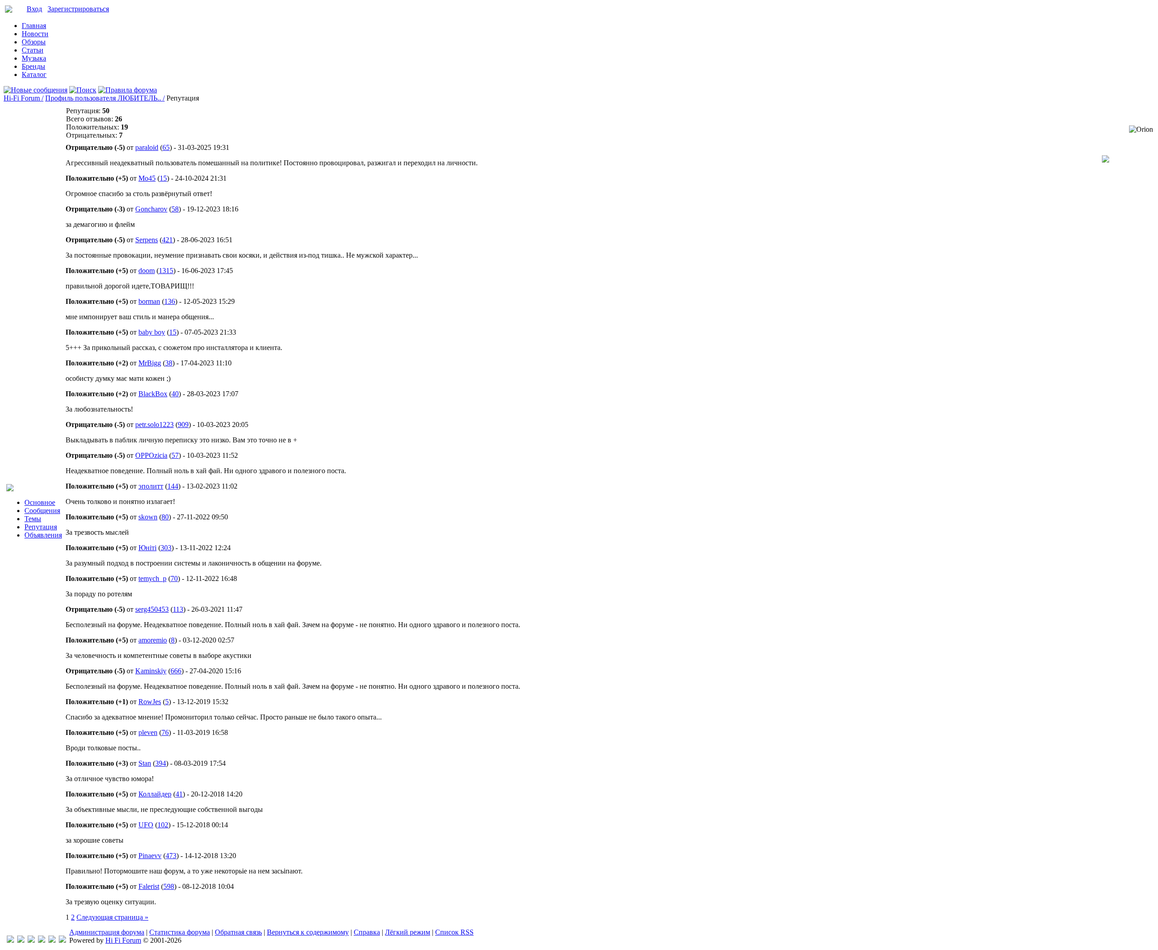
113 (178, 609)
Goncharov (151, 209)
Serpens (146, 240)
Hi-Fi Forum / (23, 98)
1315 (166, 270)
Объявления (43, 535)
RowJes (149, 701)
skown (147, 517)
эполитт (150, 486)
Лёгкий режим (407, 932)
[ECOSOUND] (41, 940)
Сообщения (42, 510)
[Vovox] (62, 940)
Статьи (32, 50)
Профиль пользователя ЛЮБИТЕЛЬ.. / (105, 98)
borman (149, 301)
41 (179, 794)
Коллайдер (154, 794)
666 (176, 671)
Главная (34, 25)
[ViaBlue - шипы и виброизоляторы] (52, 940)
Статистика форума (179, 932)
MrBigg (149, 363)
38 (168, 363)
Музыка (34, 58)
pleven (147, 732)
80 (165, 517)
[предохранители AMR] (10, 940)
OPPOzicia (151, 455)
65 (166, 147)
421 (167, 240)
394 (160, 763)
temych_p (152, 578)
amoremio (152, 640)
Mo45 (147, 178)
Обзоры (34, 42)
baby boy (151, 332)
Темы (32, 519)
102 (162, 825)
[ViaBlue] (31, 940)
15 (163, 178)
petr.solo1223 (154, 424)
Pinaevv (149, 855)
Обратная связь (238, 932)
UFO (145, 825)
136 (169, 301)
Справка (367, 932)
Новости (35, 34)
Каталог (34, 74)
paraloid (146, 147)
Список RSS (454, 932)
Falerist (148, 886)
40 (175, 394)
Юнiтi (147, 548)
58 (175, 209)
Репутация (40, 527)
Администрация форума (106, 932)
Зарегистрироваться (78, 9)
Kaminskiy (150, 671)
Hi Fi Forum (123, 940)
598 (168, 886)
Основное (39, 502)
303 (166, 548)
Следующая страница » (112, 917)
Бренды (33, 66)
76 (165, 732)
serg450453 (152, 609)
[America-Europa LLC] (20, 940)
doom (146, 270)
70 (174, 578)
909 (183, 424)
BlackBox (152, 394)
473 (171, 855)
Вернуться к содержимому (308, 932)
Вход (34, 9)
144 (172, 486)
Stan (144, 763)
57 (175, 455)
